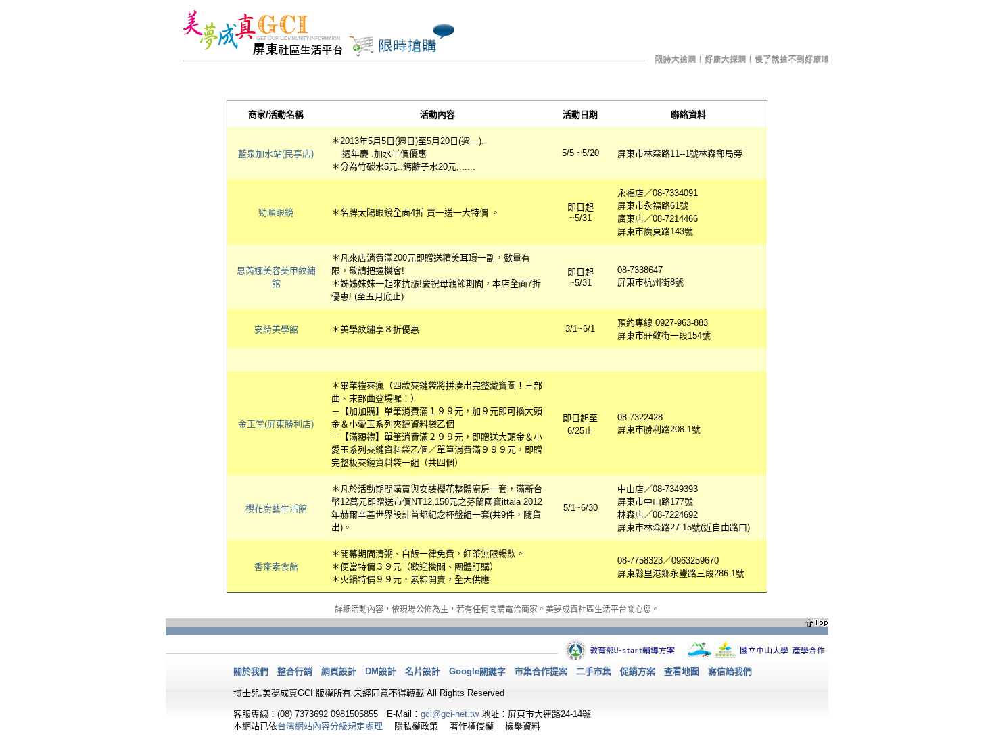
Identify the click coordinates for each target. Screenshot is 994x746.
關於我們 (250, 671)
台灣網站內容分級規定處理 (330, 726)
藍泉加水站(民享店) (276, 154)
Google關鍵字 (477, 671)
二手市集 (593, 671)
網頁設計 (338, 671)
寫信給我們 (730, 671)
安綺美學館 (276, 329)
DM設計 (380, 671)
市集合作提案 (541, 671)
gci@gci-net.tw (450, 714)
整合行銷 (294, 671)
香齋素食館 (276, 567)
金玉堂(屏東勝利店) (276, 424)
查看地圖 (681, 671)
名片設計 (422, 671)
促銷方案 (637, 671)
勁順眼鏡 (275, 212)
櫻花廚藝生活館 (276, 508)
